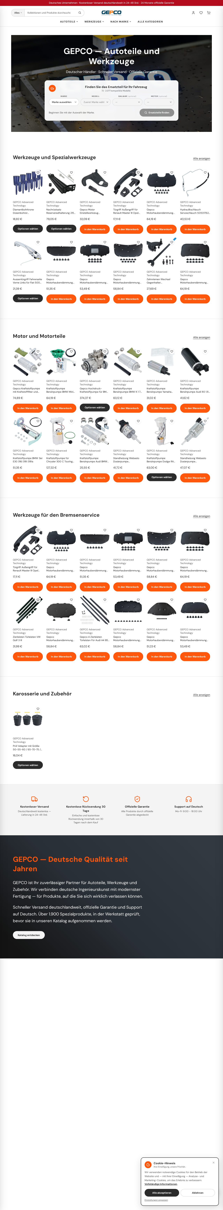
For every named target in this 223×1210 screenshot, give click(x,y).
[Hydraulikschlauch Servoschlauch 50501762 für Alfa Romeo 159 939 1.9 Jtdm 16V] (195, 183)
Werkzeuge (93, 21)
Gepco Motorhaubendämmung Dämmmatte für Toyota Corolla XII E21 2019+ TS (193, 638)
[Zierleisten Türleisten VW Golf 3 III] (28, 610)
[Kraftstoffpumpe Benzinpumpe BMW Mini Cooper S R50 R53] (61, 361)
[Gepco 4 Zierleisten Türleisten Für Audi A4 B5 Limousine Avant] (95, 610)
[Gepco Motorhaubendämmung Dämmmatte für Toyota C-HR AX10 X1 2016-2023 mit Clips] (162, 610)
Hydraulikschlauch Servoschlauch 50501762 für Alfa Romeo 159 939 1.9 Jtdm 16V (195, 211)
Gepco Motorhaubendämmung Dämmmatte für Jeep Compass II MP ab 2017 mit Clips (193, 281)
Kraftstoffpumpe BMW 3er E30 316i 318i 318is (28, 460)
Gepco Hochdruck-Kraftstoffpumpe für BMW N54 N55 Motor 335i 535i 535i (94, 390)
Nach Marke (119, 21)
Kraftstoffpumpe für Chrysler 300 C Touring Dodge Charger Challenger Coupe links (61, 460)
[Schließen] (213, 1162)
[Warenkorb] (209, 13)
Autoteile (67, 21)
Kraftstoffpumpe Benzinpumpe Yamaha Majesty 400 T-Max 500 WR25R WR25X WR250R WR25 (161, 390)
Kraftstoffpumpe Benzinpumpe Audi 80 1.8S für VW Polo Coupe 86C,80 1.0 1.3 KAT (195, 390)
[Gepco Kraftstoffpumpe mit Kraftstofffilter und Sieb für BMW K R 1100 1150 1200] (28, 361)
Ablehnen (197, 1192)
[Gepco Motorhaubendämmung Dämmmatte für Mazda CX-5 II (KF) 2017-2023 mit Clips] (128, 252)
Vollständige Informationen (161, 1184)
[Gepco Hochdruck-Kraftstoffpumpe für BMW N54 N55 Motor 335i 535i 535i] (95, 361)
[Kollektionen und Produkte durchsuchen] (80, 12)
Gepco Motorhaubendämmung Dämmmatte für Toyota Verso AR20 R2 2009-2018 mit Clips (59, 281)
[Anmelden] (193, 13)
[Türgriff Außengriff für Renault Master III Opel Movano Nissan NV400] (128, 183)
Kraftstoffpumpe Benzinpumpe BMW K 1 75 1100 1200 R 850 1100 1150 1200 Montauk (128, 390)
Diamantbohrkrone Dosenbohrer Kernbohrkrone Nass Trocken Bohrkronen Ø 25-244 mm (28, 211)
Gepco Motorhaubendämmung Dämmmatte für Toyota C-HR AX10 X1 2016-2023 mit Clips (161, 638)
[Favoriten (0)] (201, 13)
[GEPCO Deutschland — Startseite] (111, 13)
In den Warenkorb (94, 229)
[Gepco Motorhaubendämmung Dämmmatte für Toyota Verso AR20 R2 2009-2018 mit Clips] (61, 252)
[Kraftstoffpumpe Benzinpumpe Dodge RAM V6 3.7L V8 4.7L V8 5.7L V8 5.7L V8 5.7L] (162, 431)
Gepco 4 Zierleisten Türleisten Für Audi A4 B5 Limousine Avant (94, 638)
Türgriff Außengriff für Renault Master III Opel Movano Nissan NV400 (126, 211)
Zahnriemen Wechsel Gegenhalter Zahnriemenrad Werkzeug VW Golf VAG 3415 (161, 281)
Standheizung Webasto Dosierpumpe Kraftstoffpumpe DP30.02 (194, 460)
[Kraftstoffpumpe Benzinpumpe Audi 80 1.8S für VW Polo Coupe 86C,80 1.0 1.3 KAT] (195, 361)
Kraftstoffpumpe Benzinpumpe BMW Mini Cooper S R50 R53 (59, 390)
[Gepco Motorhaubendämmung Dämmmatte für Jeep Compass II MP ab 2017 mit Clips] (195, 252)
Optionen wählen (28, 228)
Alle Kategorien (150, 21)
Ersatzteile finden (159, 112)
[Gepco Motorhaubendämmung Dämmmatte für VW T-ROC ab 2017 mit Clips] (128, 610)
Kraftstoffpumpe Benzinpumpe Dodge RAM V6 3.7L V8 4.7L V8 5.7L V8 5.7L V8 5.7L (161, 460)
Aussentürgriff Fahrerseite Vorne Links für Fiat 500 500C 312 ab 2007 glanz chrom (27, 281)
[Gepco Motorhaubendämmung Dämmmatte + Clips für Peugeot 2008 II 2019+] (162, 183)
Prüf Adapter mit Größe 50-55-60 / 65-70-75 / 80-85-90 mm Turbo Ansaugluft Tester (27, 747)
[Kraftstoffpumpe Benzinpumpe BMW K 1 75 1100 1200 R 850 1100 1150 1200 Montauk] (128, 361)
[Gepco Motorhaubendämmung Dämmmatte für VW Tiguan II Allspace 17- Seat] (95, 252)
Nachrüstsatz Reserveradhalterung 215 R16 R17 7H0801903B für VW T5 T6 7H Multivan (60, 211)
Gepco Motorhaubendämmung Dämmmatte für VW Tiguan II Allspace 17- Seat (94, 281)
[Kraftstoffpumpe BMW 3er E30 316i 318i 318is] (28, 431)
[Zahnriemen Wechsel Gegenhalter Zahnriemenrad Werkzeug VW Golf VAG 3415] (162, 252)
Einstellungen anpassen (156, 1200)
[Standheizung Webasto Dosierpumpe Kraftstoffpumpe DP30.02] (195, 431)
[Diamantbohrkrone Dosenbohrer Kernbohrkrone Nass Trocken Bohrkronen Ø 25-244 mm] (28, 183)
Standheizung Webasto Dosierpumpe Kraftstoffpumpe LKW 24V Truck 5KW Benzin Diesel (128, 460)
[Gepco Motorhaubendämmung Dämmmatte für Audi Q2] (61, 610)
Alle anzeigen (201, 158)
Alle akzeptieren (161, 1192)
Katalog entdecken (29, 935)
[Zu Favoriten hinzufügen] (38, 172)
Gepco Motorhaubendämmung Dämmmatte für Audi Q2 (60, 638)
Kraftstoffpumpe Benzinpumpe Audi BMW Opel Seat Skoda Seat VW (94, 460)
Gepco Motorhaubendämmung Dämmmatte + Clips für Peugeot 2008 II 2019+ (160, 211)
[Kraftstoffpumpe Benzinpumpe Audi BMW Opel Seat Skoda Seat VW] (95, 431)
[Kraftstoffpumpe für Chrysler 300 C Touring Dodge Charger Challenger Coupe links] (61, 431)
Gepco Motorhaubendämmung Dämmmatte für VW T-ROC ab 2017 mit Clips (126, 638)
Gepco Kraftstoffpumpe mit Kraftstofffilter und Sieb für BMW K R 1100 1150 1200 (26, 390)
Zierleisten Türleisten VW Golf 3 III (27, 638)
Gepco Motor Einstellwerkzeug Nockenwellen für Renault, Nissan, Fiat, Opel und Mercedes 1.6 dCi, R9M (94, 211)
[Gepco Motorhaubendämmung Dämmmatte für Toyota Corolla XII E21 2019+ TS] (195, 610)
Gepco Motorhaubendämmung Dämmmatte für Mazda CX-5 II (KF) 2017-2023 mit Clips (126, 281)
